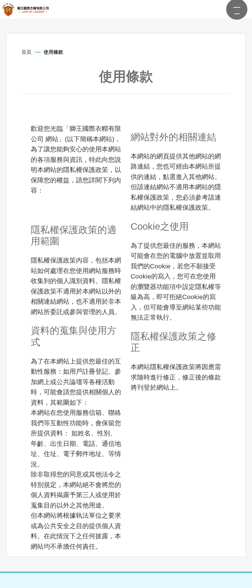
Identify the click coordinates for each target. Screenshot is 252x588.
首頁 (26, 52)
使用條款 (53, 52)
